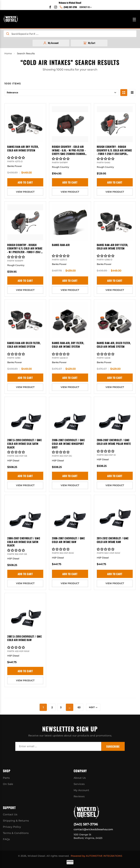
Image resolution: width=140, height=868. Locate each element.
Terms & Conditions (16, 833)
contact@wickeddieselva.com (93, 829)
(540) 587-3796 (86, 824)
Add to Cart (25, 182)
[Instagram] (55, 7)
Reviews (79, 796)
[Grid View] (123, 92)
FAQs (6, 839)
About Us (80, 777)
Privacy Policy (12, 826)
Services (79, 784)
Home (8, 53)
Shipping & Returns (16, 820)
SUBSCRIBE (113, 746)
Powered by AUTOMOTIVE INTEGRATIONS (96, 855)
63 (79, 707)
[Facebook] (50, 7)
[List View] (132, 92)
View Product (25, 191)
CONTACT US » (85, 7)
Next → (93, 707)
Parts (6, 777)
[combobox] (73, 34)
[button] (16, 157)
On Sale (8, 784)
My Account (81, 790)
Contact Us (10, 814)
